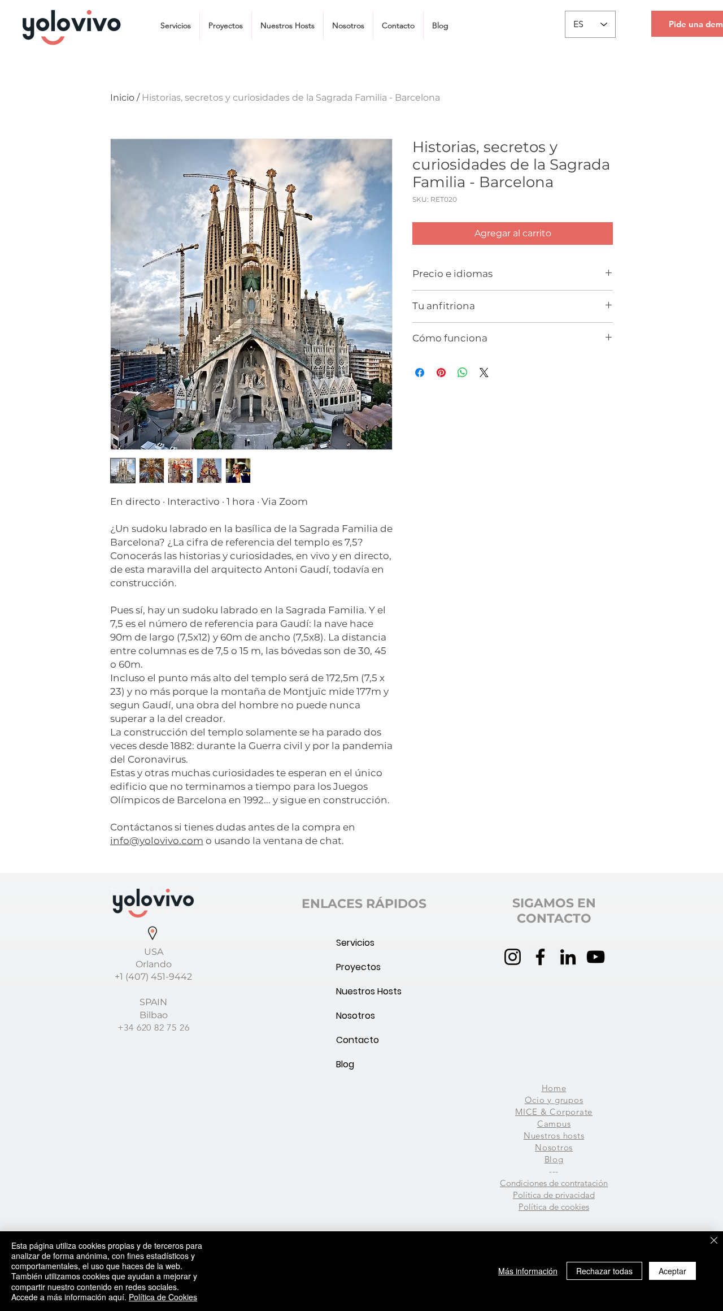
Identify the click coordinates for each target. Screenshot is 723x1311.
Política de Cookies (163, 1297)
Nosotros (355, 1015)
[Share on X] (484, 372)
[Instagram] (513, 957)
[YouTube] (596, 957)
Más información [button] (528, 1271)
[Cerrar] (714, 1241)
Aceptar (672, 1271)
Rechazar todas (604, 1271)
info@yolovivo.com (156, 840)
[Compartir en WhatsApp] (462, 372)
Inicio (122, 97)
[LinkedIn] (568, 957)
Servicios (355, 942)
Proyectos (358, 966)
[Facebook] (540, 957)
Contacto (357, 1039)
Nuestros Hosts (363, 991)
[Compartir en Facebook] (419, 372)
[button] (175, 25)
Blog (345, 1064)
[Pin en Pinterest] (441, 372)
